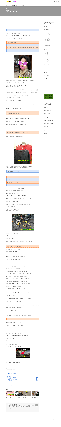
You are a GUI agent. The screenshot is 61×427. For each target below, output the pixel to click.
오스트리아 (45, 30)
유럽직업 (45, 110)
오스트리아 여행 (47, 32)
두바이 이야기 (46, 53)
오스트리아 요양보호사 (50, 124)
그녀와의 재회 (9, 385)
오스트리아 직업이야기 (47, 34)
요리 (45, 46)
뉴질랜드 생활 (46, 126)
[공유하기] (9, 369)
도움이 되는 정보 (46, 64)
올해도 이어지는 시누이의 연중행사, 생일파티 (13, 382)
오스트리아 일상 (52, 110)
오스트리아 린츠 (51, 111)
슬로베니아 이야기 (47, 58)
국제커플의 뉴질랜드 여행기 (47, 106)
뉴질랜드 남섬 (46, 107)
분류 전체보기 (46, 24)
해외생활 (45, 124)
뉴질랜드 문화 (46, 123)
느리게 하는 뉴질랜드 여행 (47, 103)
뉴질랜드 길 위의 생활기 (47, 117)
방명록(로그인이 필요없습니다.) (14, 5)
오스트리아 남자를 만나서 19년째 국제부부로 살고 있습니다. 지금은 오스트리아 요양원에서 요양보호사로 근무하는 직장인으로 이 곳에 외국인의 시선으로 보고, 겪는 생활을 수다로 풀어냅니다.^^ (21, 406)
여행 (51, 101)
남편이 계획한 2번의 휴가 (10, 378)
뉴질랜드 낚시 (50, 113)
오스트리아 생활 (46, 111)
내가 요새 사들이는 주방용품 (11, 377)
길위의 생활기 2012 (47, 39)
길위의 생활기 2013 (47, 40)
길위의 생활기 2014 (47, 41)
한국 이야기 (46, 61)
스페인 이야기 (46, 59)
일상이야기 (9, 373)
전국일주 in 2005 (47, 37)
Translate (51, 23)
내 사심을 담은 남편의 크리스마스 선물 (12, 379)
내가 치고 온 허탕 (9, 380)
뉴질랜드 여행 (48, 101)
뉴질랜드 (45, 35)
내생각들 (45, 26)
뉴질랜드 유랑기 (51, 120)
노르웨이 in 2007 (46, 49)
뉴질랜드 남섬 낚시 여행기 (47, 116)
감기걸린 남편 (9, 376)
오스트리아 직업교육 (50, 123)
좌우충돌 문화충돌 (46, 29)
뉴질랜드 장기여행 (46, 120)
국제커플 (50, 104)
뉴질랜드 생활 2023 (47, 44)
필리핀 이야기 (46, 52)
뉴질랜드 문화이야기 (50, 121)
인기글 (48, 75)
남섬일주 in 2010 (47, 38)
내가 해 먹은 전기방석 (10, 375)
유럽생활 (45, 101)
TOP (54, 420)
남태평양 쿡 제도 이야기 (48, 62)
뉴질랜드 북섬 (46, 113)
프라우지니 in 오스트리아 (12, 404)
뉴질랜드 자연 (46, 121)
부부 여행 (48, 110)
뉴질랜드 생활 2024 (47, 45)
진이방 (23, 5)
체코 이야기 (46, 54)
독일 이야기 (46, 55)
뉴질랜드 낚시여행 (46, 104)
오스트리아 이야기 (47, 33)
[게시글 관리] (11, 369)
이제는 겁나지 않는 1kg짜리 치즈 (11, 381)
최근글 (45, 75)
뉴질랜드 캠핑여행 (46, 114)
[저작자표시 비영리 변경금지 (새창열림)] (17, 368)
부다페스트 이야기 (47, 60)
